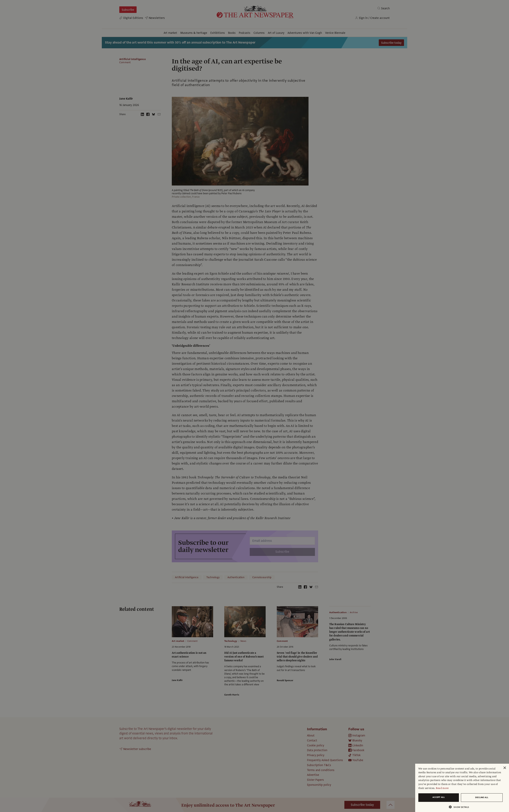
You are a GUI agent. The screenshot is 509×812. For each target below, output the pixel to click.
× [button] (504, 767)
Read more (442, 788)
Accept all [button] (438, 797)
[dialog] (462, 788)
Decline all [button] (481, 797)
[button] (460, 806)
